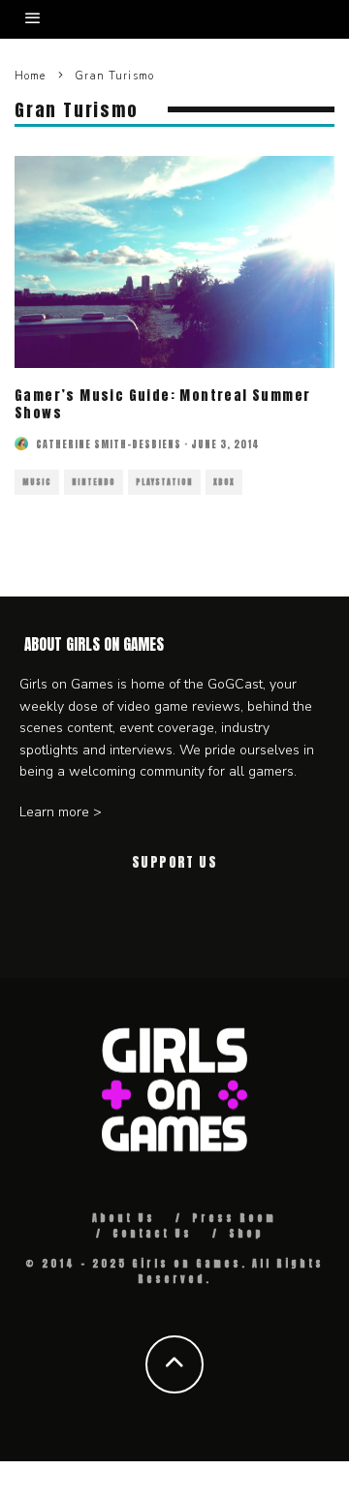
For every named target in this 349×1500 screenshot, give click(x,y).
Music (36, 482)
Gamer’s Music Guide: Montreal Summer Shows (162, 404)
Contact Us (152, 1233)
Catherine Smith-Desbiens (108, 444)
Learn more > (60, 812)
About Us (123, 1217)
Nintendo (93, 482)
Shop (246, 1233)
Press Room (234, 1217)
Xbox (224, 482)
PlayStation (164, 482)
